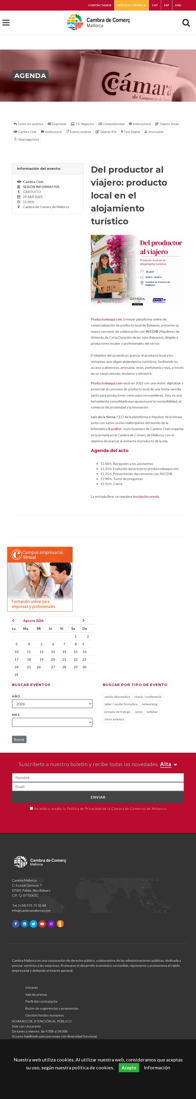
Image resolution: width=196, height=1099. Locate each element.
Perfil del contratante (41, 1001)
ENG (178, 5)
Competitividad (113, 124)
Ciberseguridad (28, 139)
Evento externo (80, 132)
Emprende (58, 124)
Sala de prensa (36, 994)
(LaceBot (115, 429)
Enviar (98, 797)
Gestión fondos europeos (44, 1015)
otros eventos (114, 719)
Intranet (31, 987)
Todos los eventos (30, 124)
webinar (152, 712)
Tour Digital (131, 132)
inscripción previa (146, 496)
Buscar (19, 739)
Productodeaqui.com (106, 319)
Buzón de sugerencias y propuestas (51, 1008)
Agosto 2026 (33, 621)
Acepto (129, 1067)
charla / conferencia (147, 697)
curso (138, 712)
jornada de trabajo (117, 712)
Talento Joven (169, 124)
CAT (155, 5)
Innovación (155, 132)
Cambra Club (27, 132)
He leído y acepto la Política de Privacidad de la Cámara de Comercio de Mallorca (100, 808)
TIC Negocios (84, 124)
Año (16, 696)
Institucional (53, 132)
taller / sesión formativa (120, 704)
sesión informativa (117, 697)
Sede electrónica (131, 5)
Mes (16, 715)
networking (150, 704)
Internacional (141, 124)
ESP (166, 5)
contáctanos (99, 5)
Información (157, 1067)
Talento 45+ (108, 132)
